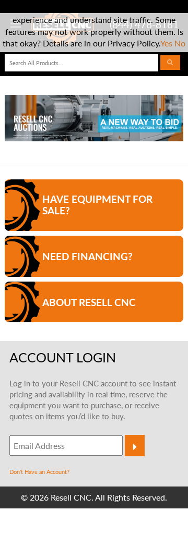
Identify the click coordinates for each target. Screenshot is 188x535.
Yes (166, 43)
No (179, 43)
